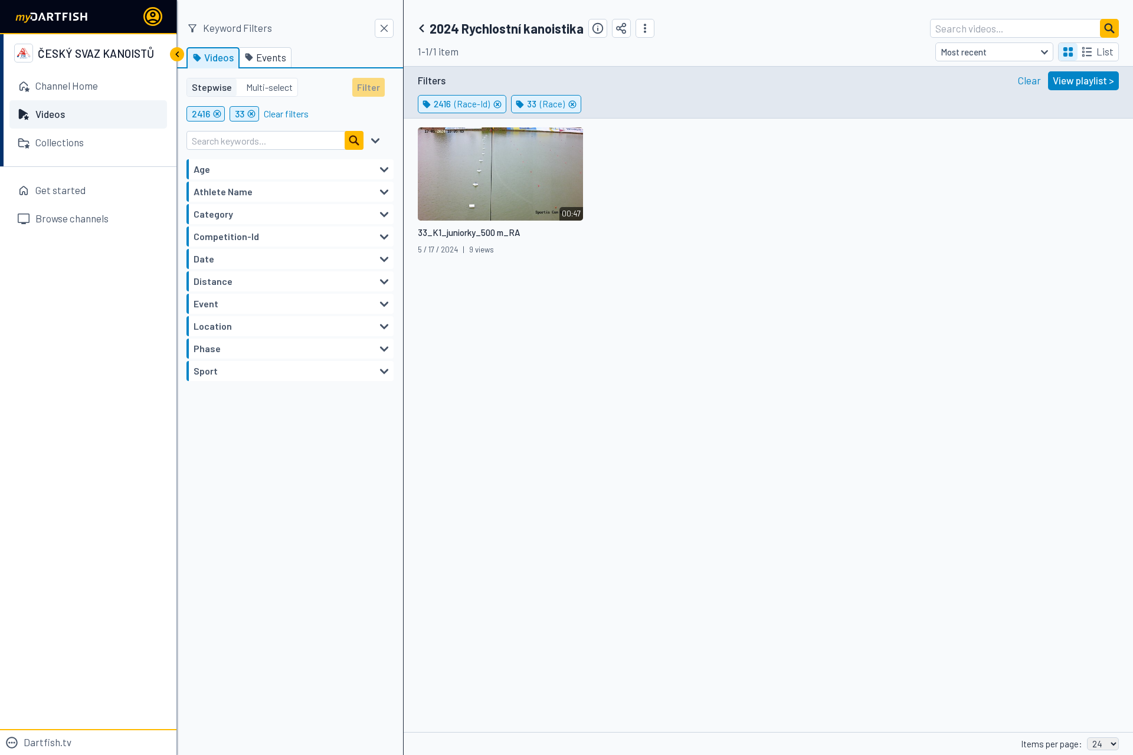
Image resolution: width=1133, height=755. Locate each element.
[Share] (621, 28)
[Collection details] (597, 28)
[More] (645, 28)
